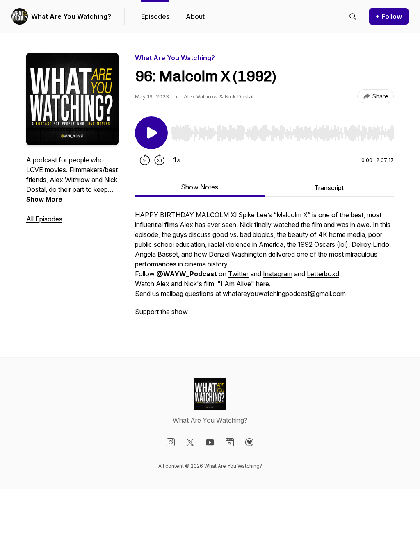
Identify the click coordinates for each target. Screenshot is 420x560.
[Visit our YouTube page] (210, 442)
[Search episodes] (352, 16)
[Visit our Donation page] (249, 442)
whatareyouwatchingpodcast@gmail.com (284, 293)
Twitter (238, 274)
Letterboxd (323, 274)
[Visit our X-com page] (190, 442)
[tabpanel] (264, 267)
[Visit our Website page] (230, 442)
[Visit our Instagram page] (171, 442)
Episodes (155, 16)
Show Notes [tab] (199, 187)
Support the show (161, 311)
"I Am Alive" (235, 284)
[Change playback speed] (177, 160)
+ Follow (389, 16)
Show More (44, 199)
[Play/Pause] (151, 132)
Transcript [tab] (329, 188)
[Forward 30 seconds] (159, 160)
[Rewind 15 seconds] (145, 160)
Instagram (277, 274)
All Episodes (44, 219)
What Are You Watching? (71, 16)
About (195, 16)
